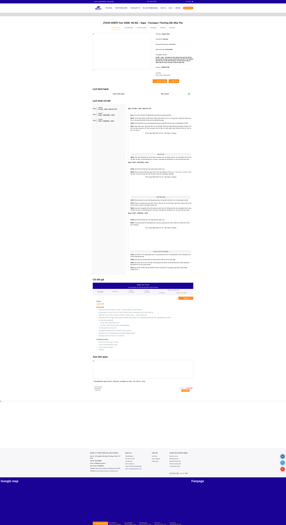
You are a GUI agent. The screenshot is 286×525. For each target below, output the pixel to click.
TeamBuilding (129, 456)
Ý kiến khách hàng (174, 466)
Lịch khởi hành (129, 27)
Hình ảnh (162, 27)
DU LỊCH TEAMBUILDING (150, 8)
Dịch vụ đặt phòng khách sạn (133, 469)
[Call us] (190, 1)
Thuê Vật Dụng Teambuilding (133, 466)
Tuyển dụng (155, 461)
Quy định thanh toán (175, 461)
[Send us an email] (189, 1)
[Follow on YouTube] (192, 1)
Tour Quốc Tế (135, 8)
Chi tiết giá (153, 27)
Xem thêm (185, 390)
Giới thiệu (154, 456)
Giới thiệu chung (115, 27)
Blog (170, 8)
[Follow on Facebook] (186, 1)
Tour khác (172, 27)
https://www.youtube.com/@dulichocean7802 (107, 468)
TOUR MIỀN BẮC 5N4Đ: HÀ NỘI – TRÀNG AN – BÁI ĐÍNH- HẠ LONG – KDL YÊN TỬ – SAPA (119, 381)
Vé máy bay (128, 461)
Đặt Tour (175, 81)
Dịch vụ (163, 8)
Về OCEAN (109, 8)
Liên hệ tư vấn (161, 81)
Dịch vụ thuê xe (129, 463)
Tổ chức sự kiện (130, 458)
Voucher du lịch (173, 456)
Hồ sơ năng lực (156, 458)
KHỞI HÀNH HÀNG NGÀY (163, 75)
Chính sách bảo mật (175, 463)
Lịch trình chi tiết (141, 27)
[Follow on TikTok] (187, 1)
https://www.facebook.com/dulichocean (107, 471)
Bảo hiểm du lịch (174, 458)
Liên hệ (177, 8)
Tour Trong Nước (121, 8)
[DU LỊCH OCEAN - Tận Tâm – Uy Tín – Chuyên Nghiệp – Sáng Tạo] (98, 8)
